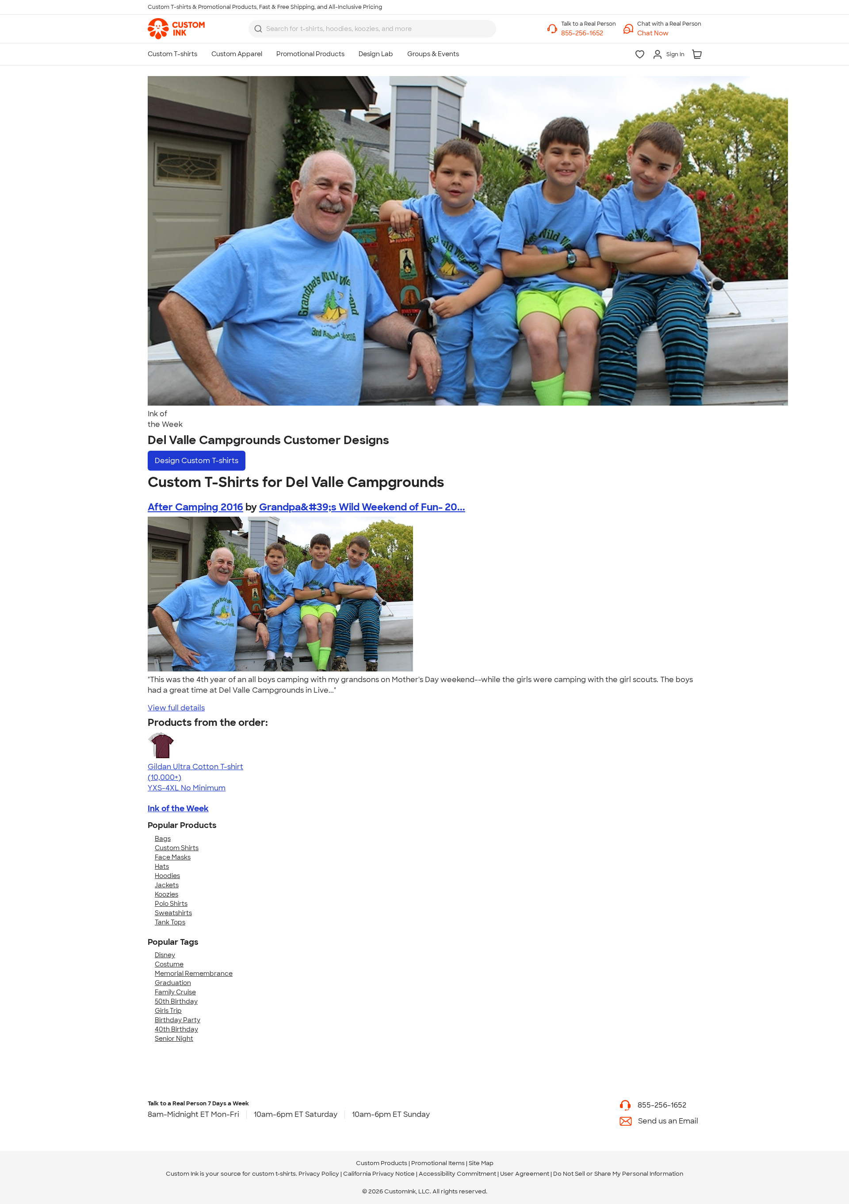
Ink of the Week (178, 808)
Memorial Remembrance (194, 974)
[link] (176, 28)
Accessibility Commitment (457, 1173)
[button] (669, 33)
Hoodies (167, 876)
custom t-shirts (274, 1173)
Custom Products (381, 1163)
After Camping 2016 (195, 507)
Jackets (167, 885)
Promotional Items (438, 1163)
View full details (176, 708)
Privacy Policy (318, 1173)
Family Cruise (175, 992)
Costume (169, 964)
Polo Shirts (171, 904)
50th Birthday (176, 1001)
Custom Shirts (177, 848)
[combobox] (372, 29)
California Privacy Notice (379, 1173)
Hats (162, 866)
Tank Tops (170, 922)
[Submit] (258, 29)
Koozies (166, 894)
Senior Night (174, 1039)
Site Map (481, 1163)
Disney (165, 955)
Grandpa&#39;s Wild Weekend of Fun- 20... (362, 507)
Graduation (173, 983)
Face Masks (173, 857)
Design (196, 460)
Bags (163, 839)
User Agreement (524, 1173)
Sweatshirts (173, 913)
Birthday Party (177, 1020)
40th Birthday (176, 1029)
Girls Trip (168, 1011)
